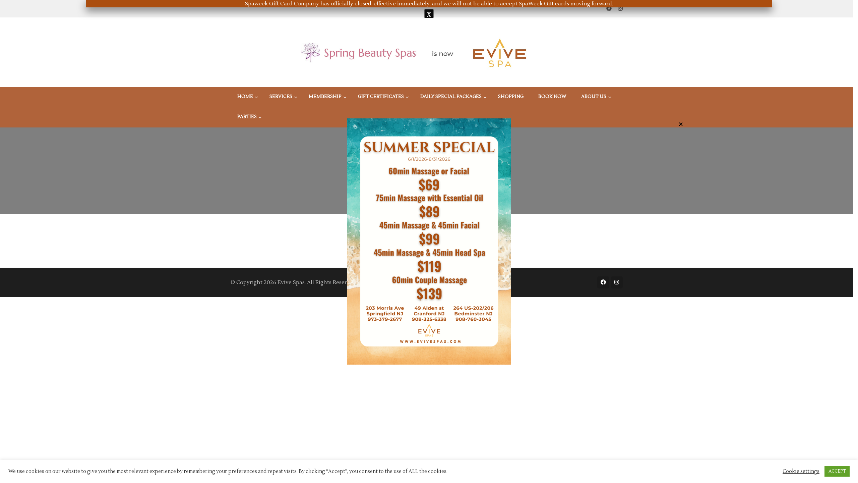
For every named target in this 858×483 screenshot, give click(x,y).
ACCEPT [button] (837, 471)
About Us (593, 97)
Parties (247, 117)
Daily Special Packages (451, 97)
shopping (511, 97)
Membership (325, 97)
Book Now (552, 97)
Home (245, 97)
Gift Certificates (381, 97)
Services (280, 97)
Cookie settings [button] (801, 472)
